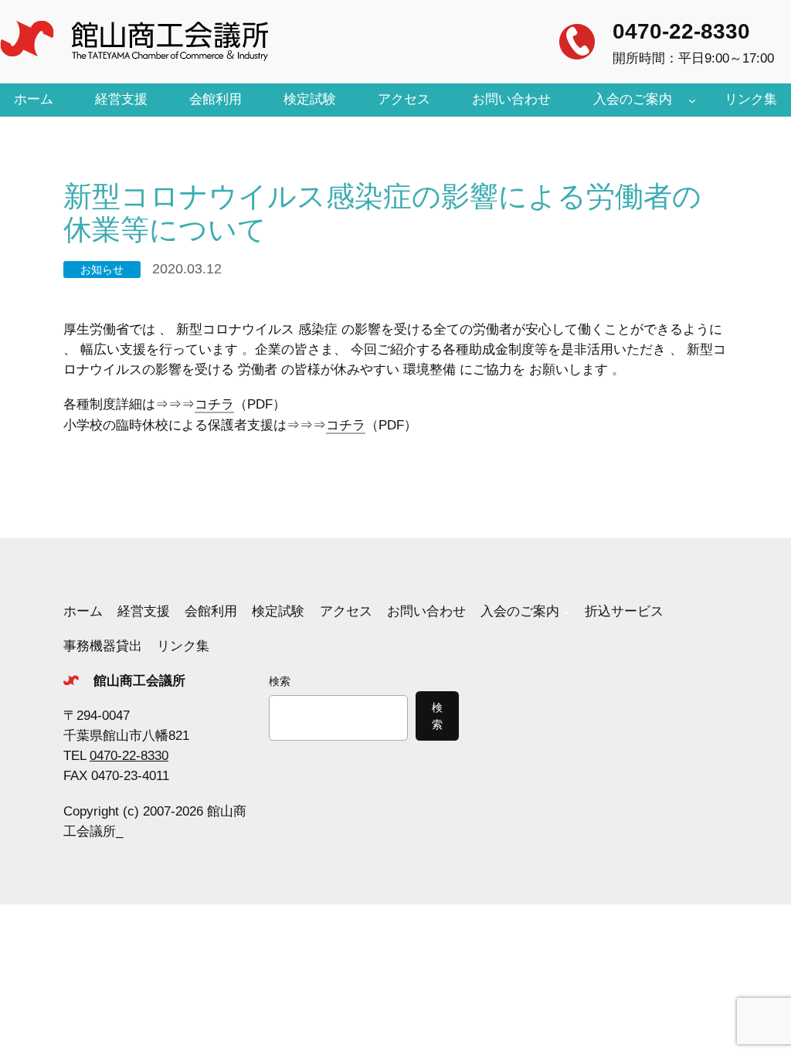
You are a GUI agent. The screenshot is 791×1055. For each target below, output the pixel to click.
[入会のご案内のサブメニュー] (692, 99)
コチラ (214, 404)
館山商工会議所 (139, 680)
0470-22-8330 (681, 31)
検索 (279, 681)
